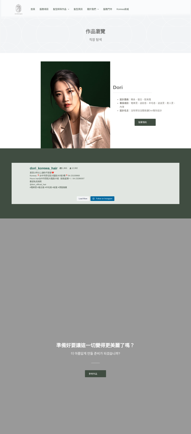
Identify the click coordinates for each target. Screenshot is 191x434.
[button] (67, 9)
